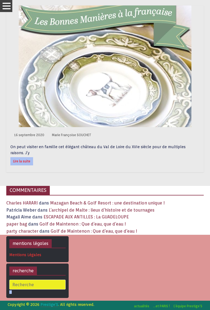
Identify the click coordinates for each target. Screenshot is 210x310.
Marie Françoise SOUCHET (71, 135)
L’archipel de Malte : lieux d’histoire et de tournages (102, 210)
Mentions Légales (25, 255)
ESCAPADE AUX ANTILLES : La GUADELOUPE (86, 217)
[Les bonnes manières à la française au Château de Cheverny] (105, 8)
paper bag (16, 224)
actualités (141, 306)
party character (22, 231)
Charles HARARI (22, 203)
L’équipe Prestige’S (188, 306)
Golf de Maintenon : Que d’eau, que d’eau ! (82, 224)
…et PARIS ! (161, 306)
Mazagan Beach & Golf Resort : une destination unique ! (107, 203)
